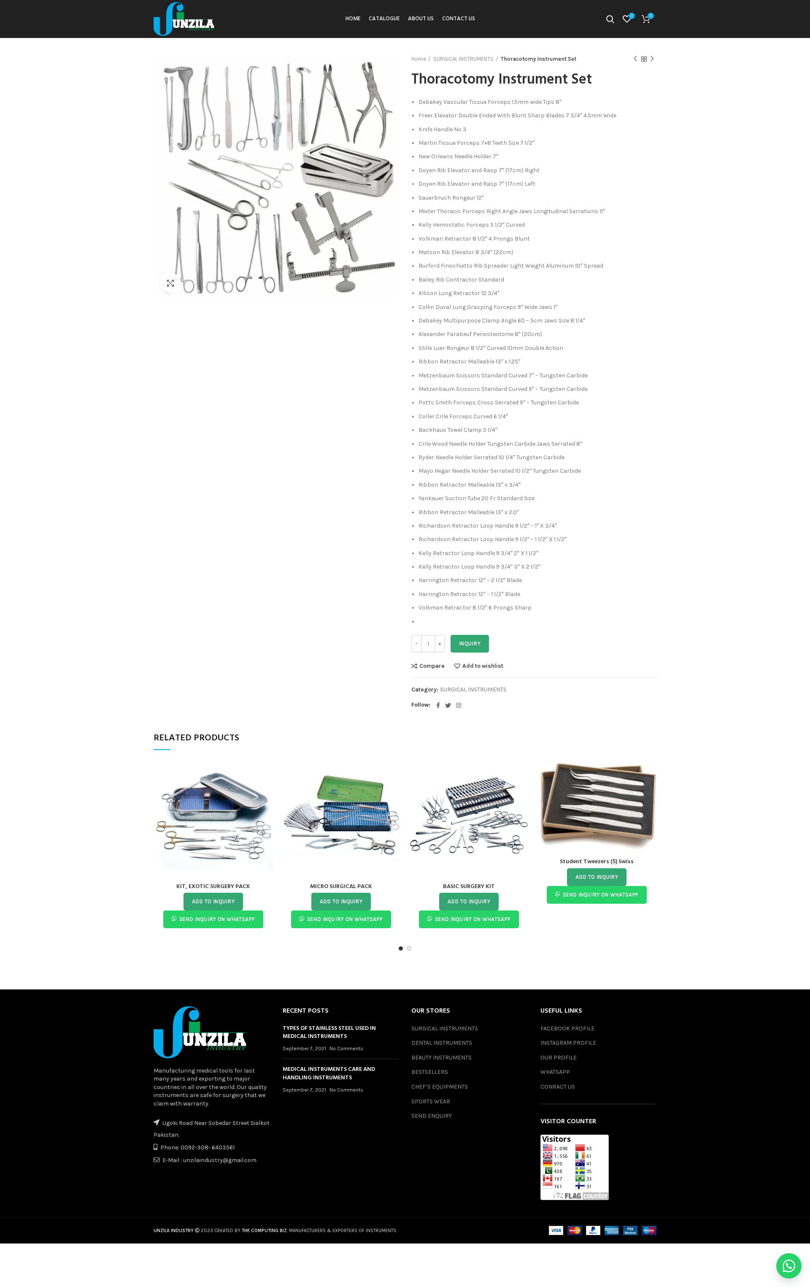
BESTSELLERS (429, 1072)
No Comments (346, 1048)
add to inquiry (213, 901)
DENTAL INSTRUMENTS (441, 1042)
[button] (789, 1266)
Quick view (266, 791)
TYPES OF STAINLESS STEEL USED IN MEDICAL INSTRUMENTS (329, 1033)
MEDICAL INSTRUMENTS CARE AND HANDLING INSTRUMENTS (329, 1074)
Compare (432, 666)
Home (418, 59)
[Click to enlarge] (170, 283)
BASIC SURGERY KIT (469, 886)
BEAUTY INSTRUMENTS (441, 1057)
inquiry (470, 643)
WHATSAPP (555, 1072)
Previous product (635, 59)
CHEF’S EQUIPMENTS (439, 1086)
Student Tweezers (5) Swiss (597, 862)
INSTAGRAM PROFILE (568, 1042)
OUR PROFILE (558, 1057)
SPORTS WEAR (430, 1101)
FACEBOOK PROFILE (567, 1028)
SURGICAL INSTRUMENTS (463, 59)
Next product (652, 59)
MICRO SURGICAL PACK (341, 886)
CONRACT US (557, 1086)
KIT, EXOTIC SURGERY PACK (213, 886)
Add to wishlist (482, 666)
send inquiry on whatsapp (217, 919)
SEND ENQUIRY (431, 1115)
